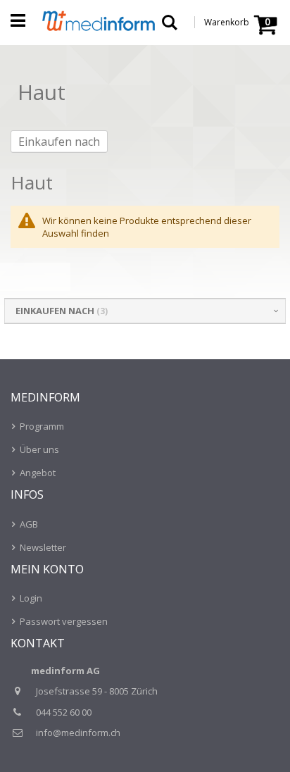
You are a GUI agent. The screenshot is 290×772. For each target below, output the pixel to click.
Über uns (39, 449)
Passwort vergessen (64, 621)
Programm (42, 426)
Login (31, 598)
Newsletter (43, 547)
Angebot (38, 472)
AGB (29, 524)
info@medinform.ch (78, 732)
